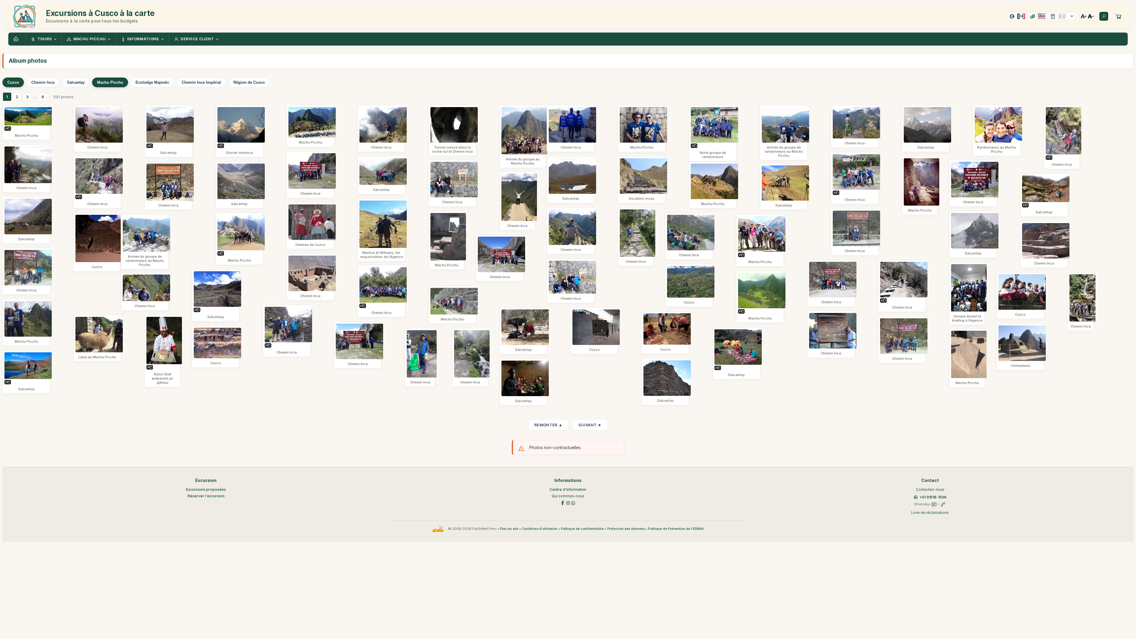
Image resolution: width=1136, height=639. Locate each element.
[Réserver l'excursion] (1118, 16)
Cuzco (13, 82)
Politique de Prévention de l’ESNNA (676, 529)
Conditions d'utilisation (539, 529)
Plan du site (509, 529)
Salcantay (76, 82)
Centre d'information (568, 489)
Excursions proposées (206, 489)
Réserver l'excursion (206, 496)
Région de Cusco (249, 82)
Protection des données (626, 529)
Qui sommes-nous (568, 496)
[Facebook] (562, 502)
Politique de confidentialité (582, 529)
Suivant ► (590, 424)
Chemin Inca (42, 82)
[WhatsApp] (573, 502)
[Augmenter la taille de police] (1083, 16)
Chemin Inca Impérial (201, 82)
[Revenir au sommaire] (16, 39)
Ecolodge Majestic (152, 82)
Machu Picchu (110, 82)
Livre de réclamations (930, 512)
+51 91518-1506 (933, 497)
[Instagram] (568, 502)
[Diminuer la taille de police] (1090, 16)
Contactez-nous (930, 489)
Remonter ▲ (548, 424)
